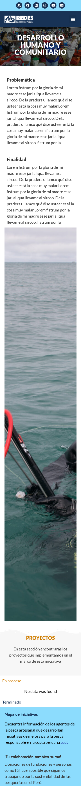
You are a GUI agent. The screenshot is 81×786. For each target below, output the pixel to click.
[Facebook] (28, 5)
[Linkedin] (36, 5)
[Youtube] (53, 5)
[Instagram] (45, 5)
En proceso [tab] (11, 680)
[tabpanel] (40, 691)
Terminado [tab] (11, 701)
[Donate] (19, 5)
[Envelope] (62, 5)
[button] (72, 19)
